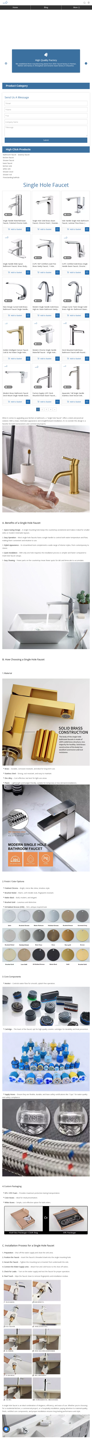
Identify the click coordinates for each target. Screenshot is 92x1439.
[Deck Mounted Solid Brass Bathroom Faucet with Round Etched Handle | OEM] (75, 334)
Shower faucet (8, 160)
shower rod (7, 174)
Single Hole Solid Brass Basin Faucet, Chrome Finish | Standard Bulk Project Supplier (46, 222)
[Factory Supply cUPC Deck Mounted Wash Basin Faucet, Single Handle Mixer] (46, 377)
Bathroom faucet (9, 155)
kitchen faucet (8, 157)
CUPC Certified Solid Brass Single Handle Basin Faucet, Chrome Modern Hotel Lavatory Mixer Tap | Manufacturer (75, 265)
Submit (46, 140)
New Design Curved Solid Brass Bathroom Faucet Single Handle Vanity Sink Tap (15, 308)
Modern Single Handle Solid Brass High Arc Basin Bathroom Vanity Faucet (46, 308)
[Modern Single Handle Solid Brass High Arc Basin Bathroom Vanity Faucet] (46, 291)
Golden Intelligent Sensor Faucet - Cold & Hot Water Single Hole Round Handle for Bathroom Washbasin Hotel (16, 351)
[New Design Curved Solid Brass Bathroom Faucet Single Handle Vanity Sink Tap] (16, 291)
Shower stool (8, 172)
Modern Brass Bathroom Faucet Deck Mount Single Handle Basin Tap (15, 394)
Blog (46, 7)
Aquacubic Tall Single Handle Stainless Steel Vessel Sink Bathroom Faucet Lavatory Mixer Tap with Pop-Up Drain (75, 394)
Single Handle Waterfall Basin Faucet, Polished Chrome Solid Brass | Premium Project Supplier (16, 222)
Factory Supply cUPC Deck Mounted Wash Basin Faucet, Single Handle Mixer (44, 394)
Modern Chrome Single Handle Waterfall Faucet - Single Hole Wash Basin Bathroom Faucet (44, 351)
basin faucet (7, 163)
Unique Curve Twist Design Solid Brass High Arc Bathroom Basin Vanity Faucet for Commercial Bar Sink (75, 308)
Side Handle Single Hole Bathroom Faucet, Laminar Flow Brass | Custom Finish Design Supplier (75, 222)
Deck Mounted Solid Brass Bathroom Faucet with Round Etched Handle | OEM (73, 351)
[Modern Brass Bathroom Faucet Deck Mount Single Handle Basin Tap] (16, 377)
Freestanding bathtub (11, 177)
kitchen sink (7, 166)
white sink (7, 169)
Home (15, 7)
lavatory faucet (24, 155)
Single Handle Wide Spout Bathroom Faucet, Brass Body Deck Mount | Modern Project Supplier (15, 265)
